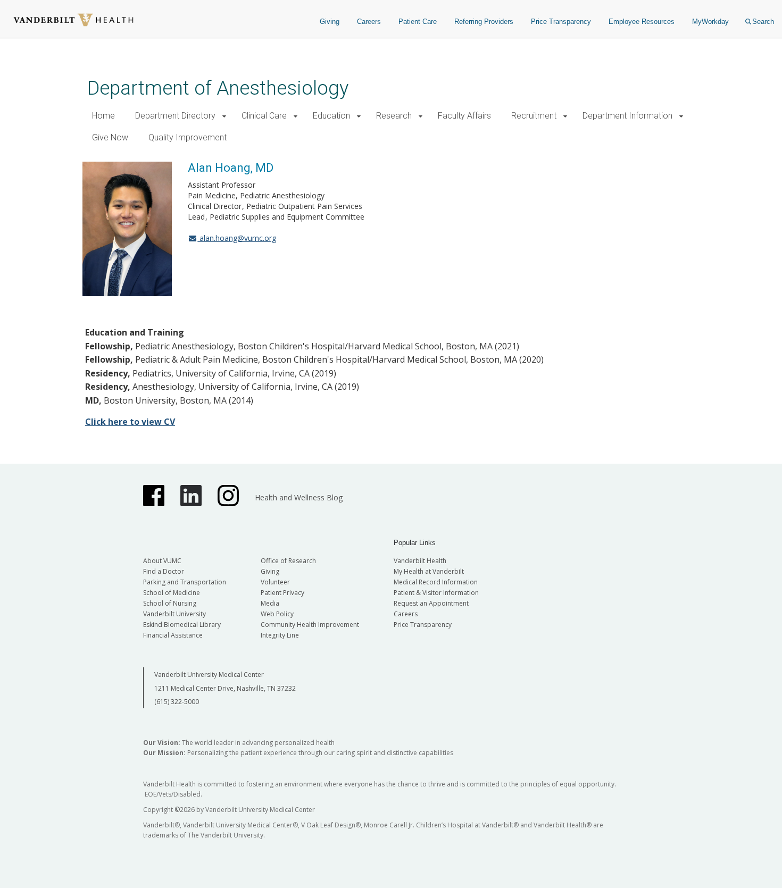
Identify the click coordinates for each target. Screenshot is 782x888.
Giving (329, 22)
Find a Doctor (163, 571)
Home (103, 116)
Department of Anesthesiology (217, 88)
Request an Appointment (431, 603)
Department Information (627, 116)
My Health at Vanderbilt (429, 571)
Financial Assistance (173, 635)
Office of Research (288, 560)
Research (394, 116)
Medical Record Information (436, 582)
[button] (224, 116)
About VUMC (162, 560)
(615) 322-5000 (176, 701)
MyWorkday (710, 22)
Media (270, 603)
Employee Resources (642, 22)
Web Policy (277, 613)
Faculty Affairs (464, 116)
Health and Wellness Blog (299, 497)
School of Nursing (169, 603)
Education (331, 116)
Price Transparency (561, 22)
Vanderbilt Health (420, 560)
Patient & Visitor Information (436, 592)
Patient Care (417, 22)
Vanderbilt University (174, 613)
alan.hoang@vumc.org (236, 238)
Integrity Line (280, 635)
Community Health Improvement (310, 624)
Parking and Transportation (184, 582)
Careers (369, 22)
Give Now (110, 137)
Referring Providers (483, 22)
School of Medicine (171, 592)
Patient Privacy (282, 592)
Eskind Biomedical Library (182, 624)
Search (763, 22)
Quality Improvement (187, 137)
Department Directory (175, 116)
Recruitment (533, 116)
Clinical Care (264, 116)
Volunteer (275, 582)
